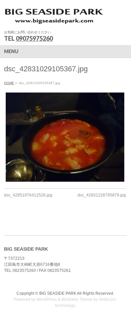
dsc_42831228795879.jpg (102, 195)
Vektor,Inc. (108, 299)
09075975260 (34, 38)
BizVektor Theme (76, 299)
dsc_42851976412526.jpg (28, 195)
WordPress (47, 299)
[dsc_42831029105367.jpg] (65, 137)
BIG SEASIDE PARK (57, 293)
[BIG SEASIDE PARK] (54, 18)
